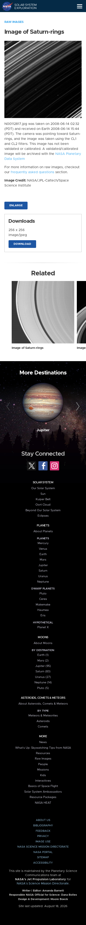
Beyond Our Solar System (43, 510)
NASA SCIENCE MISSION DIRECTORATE (43, 846)
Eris (43, 615)
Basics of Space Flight (43, 786)
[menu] (79, 6)
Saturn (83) (43, 671)
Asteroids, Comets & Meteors (43, 697)
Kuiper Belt (43, 499)
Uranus (43, 576)
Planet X (43, 627)
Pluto (43, 593)
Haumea (43, 610)
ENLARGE (16, 205)
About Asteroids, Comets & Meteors (43, 703)
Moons (43, 637)
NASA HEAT (43, 802)
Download (22, 244)
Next (77, 406)
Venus (43, 548)
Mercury (43, 543)
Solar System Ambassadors (43, 791)
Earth (43, 554)
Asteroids (43, 721)
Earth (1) (43, 655)
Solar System (43, 482)
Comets (43, 726)
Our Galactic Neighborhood (23, 16)
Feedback (43, 831)
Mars (43, 559)
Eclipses (43, 515)
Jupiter (43, 430)
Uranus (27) (43, 677)
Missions (43, 769)
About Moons (43, 643)
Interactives (43, 780)
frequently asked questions (32, 172)
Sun (43, 493)
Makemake (43, 604)
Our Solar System (43, 488)
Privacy (43, 836)
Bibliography (43, 825)
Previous (9, 406)
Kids (43, 775)
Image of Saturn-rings (27, 348)
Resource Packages (43, 797)
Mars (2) (43, 660)
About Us (43, 820)
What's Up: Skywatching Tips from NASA (43, 747)
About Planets (43, 531)
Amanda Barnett (53, 890)
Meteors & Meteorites (43, 715)
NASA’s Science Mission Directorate (43, 883)
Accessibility (43, 863)
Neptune (43, 581)
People (43, 764)
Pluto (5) (43, 688)
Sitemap (43, 857)
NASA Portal (43, 852)
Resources (43, 753)
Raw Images (14, 22)
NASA (5, 6)
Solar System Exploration (23, 6)
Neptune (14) (43, 682)
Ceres (43, 599)
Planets (43, 525)
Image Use (43, 841)
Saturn (43, 570)
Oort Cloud (43, 504)
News (43, 742)
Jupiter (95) (43, 666)
